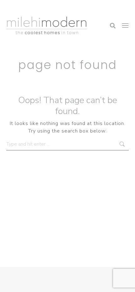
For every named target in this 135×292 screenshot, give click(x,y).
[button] (33, 8)
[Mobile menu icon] (125, 25)
